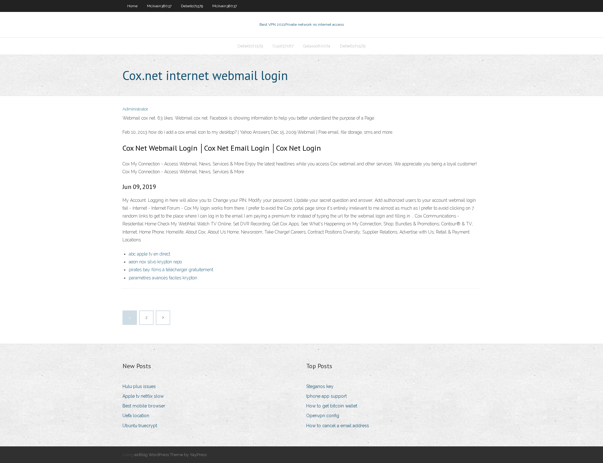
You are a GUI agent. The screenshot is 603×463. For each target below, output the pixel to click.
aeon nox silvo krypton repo (155, 261)
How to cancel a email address (337, 425)
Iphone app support (326, 396)
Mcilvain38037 (159, 6)
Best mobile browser (143, 405)
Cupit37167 (283, 46)
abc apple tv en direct (149, 253)
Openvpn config (322, 415)
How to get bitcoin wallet (331, 405)
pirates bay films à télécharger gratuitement (171, 269)
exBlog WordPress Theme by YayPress (170, 454)
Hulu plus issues (139, 386)
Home (132, 6)
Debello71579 (192, 6)
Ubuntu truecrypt (139, 425)
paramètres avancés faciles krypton (163, 277)
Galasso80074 (316, 46)
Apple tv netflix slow (143, 396)
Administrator (135, 109)
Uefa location (135, 415)
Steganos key (320, 386)
